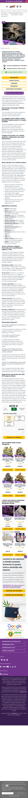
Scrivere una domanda (14, 590)
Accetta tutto (7, 793)
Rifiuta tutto (20, 793)
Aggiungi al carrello (14, 437)
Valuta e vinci (5, 48)
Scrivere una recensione (14, 595)
